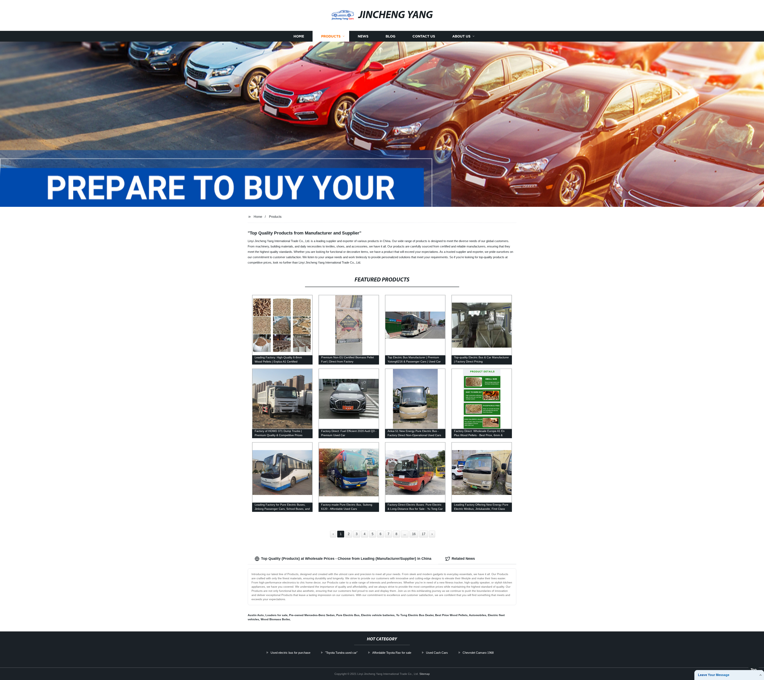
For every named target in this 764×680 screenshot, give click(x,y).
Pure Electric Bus (348, 615)
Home (298, 36)
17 (423, 534)
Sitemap (424, 673)
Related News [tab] (463, 559)
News (363, 36)
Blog (390, 36)
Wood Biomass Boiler (275, 619)
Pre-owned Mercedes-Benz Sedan (312, 615)
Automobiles (477, 615)
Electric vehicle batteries (378, 615)
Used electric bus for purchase (290, 652)
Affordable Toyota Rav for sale (391, 652)
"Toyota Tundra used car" (341, 652)
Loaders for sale (276, 615)
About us (461, 36)
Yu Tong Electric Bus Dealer (415, 615)
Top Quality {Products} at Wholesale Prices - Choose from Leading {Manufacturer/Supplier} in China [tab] (346, 559)
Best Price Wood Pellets (451, 615)
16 (414, 534)
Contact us (423, 36)
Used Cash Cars (437, 652)
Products (331, 36)
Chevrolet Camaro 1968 (478, 652)
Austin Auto (256, 615)
